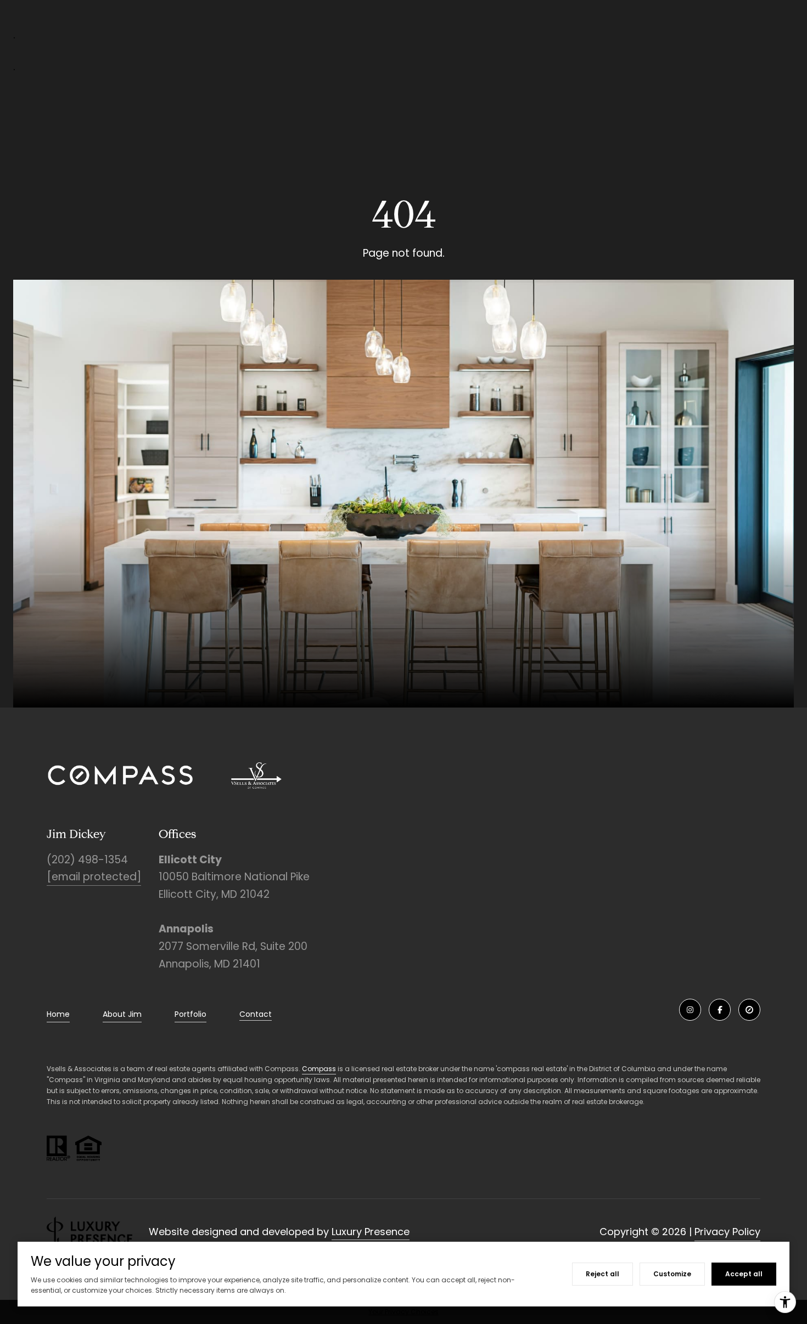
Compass (319, 1068)
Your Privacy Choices (403, 1311)
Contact (255, 1015)
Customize (672, 1273)
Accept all (744, 1273)
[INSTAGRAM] (690, 1010)
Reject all (602, 1273)
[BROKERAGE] (749, 1010)
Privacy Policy (727, 1231)
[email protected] (94, 876)
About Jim (122, 1014)
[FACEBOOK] (720, 1010)
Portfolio (190, 1014)
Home (58, 1014)
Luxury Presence (371, 1231)
